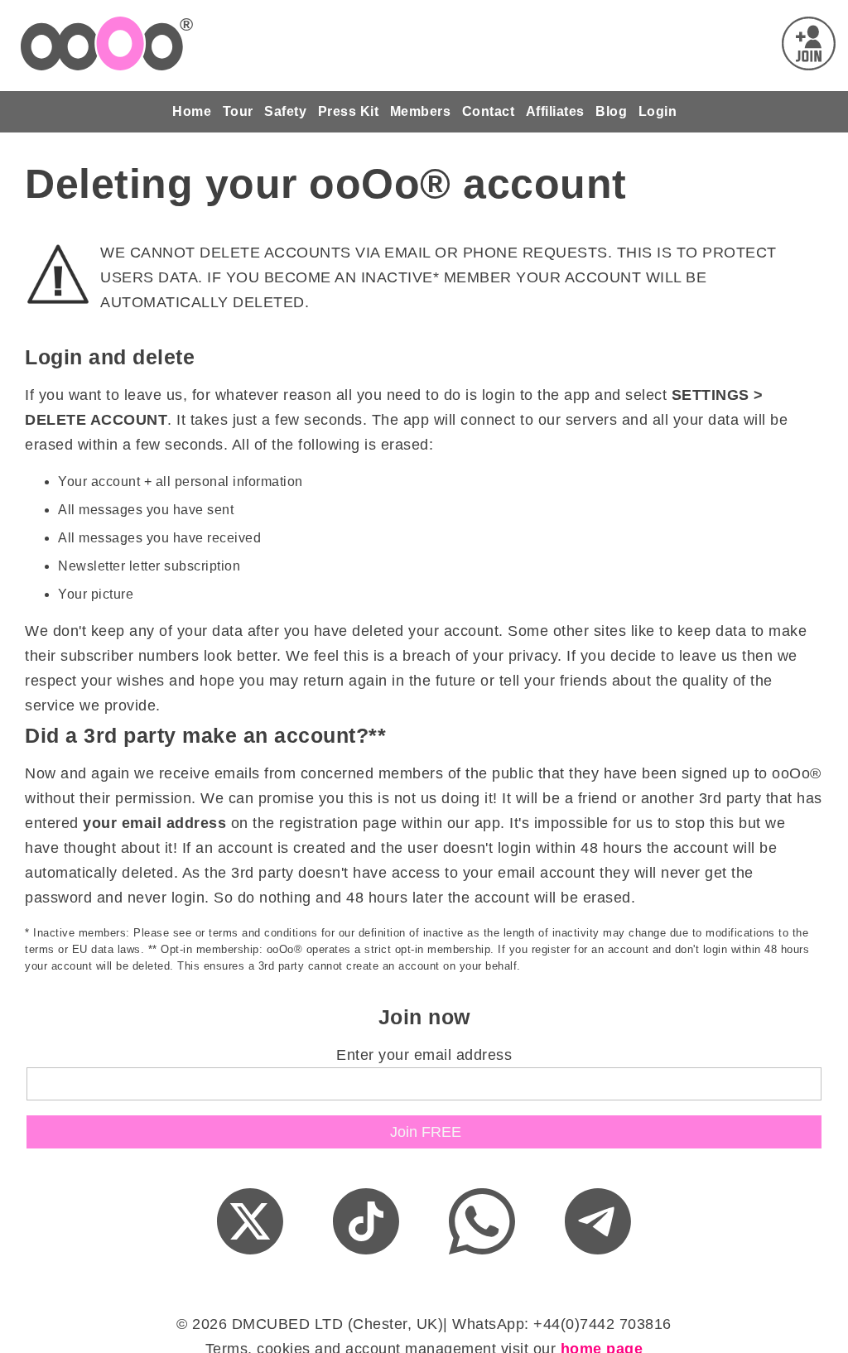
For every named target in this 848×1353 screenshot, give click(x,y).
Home (191, 111)
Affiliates (555, 111)
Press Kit (348, 111)
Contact (488, 111)
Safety (285, 111)
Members (420, 111)
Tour (238, 111)
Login (657, 111)
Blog (611, 111)
